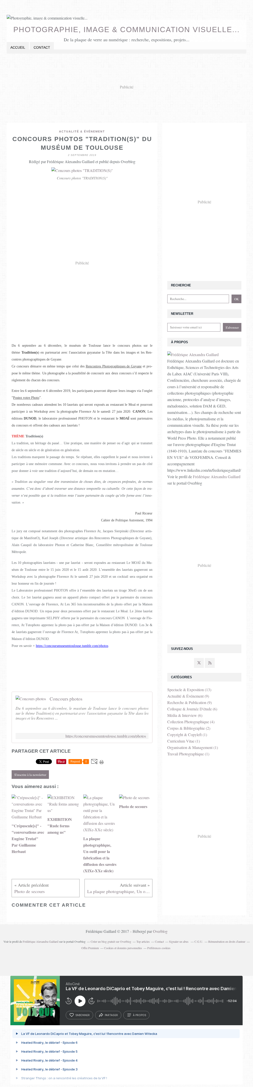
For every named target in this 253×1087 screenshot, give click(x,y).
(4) (190, 721)
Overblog (160, 931)
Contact (42, 47)
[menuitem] (18, 48)
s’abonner (82, 1015)
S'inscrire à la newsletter (30, 774)
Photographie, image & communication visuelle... (126, 29)
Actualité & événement (82, 131)
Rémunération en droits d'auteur (226, 941)
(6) (192, 708)
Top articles (143, 941)
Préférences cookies (158, 948)
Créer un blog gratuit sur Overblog (111, 941)
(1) (187, 734)
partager (111, 1015)
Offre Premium (90, 948)
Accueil (17, 47)
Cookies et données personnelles (123, 948)
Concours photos (66, 699)
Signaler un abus (179, 941)
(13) (189, 689)
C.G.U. (198, 941)
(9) (188, 696)
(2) (188, 728)
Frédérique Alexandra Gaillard (216, 476)
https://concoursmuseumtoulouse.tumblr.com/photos (105, 736)
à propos (139, 1015)
